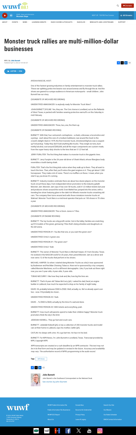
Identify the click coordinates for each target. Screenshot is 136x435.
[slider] (14, 15)
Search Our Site (109, 405)
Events (15, 22)
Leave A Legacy (81, 419)
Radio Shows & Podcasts (61, 22)
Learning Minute (39, 22)
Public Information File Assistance (59, 410)
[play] (4, 15)
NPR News (41, 359)
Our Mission (107, 410)
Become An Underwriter (84, 410)
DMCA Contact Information (113, 419)
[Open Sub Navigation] (9, 22)
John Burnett (15, 60)
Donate (128, 5)
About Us (51, 419)
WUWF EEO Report (54, 415)
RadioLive (81, 22)
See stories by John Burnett (54, 381)
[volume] (11, 15)
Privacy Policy (80, 415)
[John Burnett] (35, 379)
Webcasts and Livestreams (102, 22)
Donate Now (80, 405)
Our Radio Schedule (110, 415)
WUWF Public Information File (57, 405)
